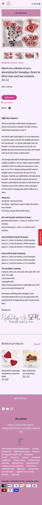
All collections (21, 13)
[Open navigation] (3, 3)
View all (37, 344)
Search (4, 457)
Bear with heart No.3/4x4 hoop (29, 372)
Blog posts (21, 468)
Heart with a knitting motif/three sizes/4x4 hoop (10, 373)
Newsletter (29, 454)
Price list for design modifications (15, 448)
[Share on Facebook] (10, 107)
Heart (21, 62)
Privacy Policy (19, 460)
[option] (8, 55)
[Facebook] (3, 408)
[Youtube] (7, 408)
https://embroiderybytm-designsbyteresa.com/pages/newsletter (21, 428)
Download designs (21, 451)
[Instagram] (11, 408)
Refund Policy (17, 463)
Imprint (25, 457)
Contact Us (14, 457)
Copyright (15, 474)
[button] (7, 102)
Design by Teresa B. (9, 62)
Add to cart (9, 97)
